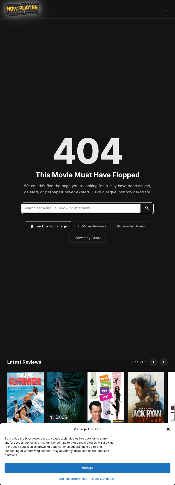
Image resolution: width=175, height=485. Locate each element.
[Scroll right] (164, 362)
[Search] (147, 208)
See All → (139, 362)
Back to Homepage (51, 226)
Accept (87, 468)
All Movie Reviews (91, 226)
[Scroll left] (153, 362)
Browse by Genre (87, 238)
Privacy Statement (102, 478)
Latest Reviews (24, 362)
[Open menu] (165, 9)
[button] (168, 429)
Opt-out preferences (73, 478)
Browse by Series (131, 226)
